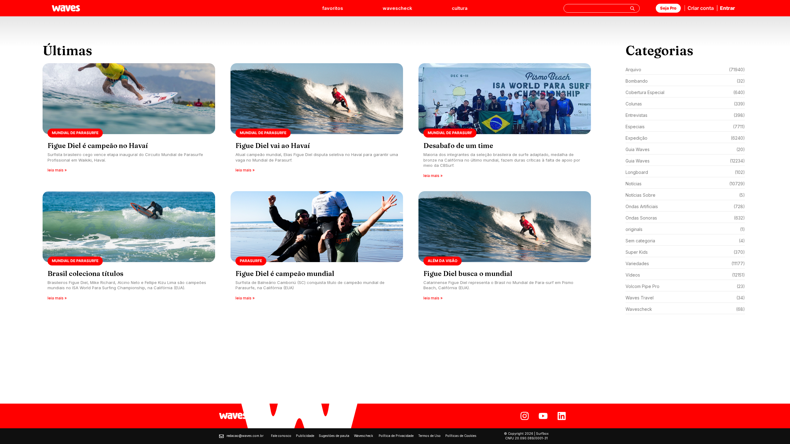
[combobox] (601, 8)
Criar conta (701, 8)
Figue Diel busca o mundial (467, 273)
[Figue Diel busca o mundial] (504, 247)
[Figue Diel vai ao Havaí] (317, 122)
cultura (460, 8)
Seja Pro (668, 8)
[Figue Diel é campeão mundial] (317, 247)
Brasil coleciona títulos (85, 273)
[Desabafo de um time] (504, 122)
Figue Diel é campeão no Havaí (98, 145)
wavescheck (397, 8)
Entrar (727, 8)
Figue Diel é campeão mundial (284, 273)
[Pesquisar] (632, 8)
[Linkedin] (561, 416)
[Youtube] (543, 416)
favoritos (332, 8)
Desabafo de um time (458, 145)
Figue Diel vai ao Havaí (272, 145)
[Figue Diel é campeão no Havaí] (129, 122)
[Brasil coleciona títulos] (129, 247)
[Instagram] (524, 416)
